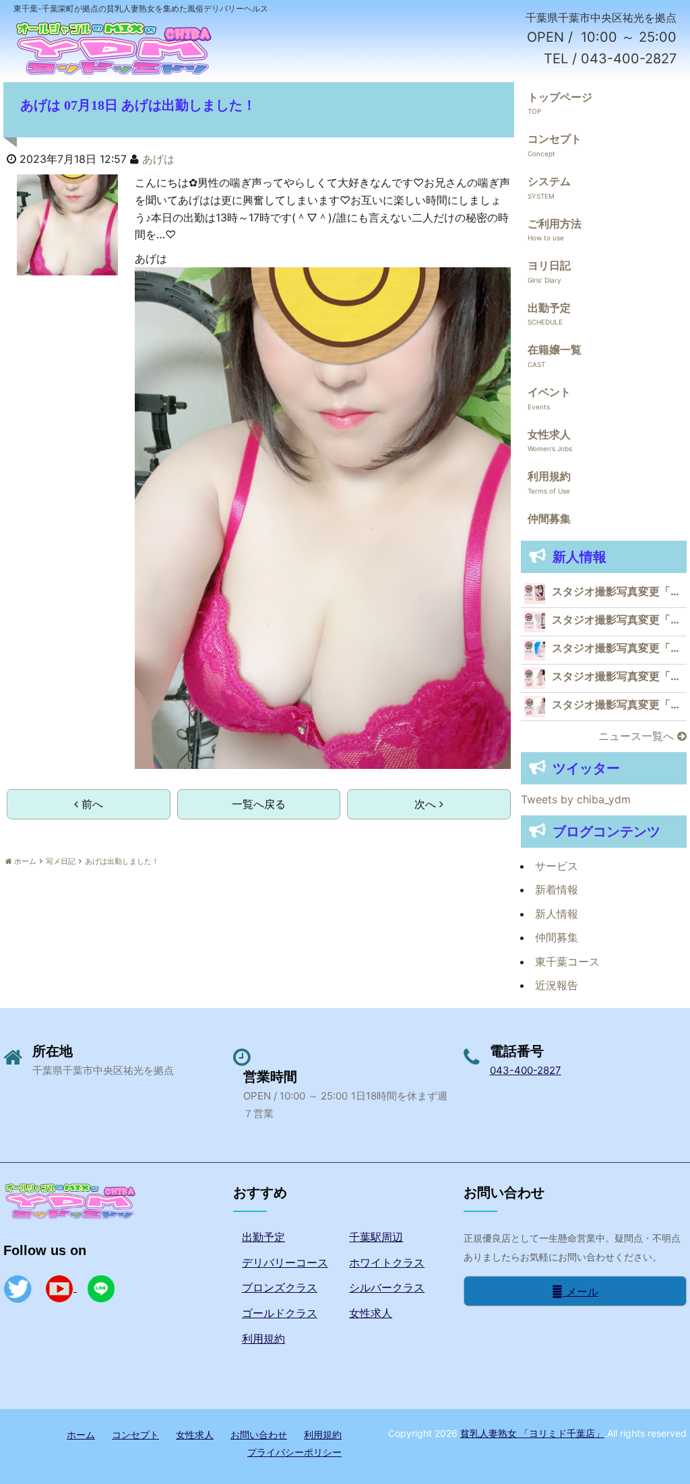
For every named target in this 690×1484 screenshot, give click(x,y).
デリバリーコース (285, 1262)
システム (549, 181)
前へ (90, 804)
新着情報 (556, 889)
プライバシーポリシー (294, 1452)
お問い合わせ (258, 1434)
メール (580, 1291)
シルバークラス (387, 1287)
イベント (549, 392)
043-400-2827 (525, 1070)
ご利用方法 (555, 223)
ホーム (81, 1434)
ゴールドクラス (279, 1313)
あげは (158, 159)
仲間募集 (549, 518)
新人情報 (556, 913)
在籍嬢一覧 (555, 349)
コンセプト (555, 138)
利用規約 (549, 476)
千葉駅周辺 (376, 1237)
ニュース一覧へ (637, 736)
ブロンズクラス (279, 1287)
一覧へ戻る (259, 804)
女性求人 (549, 434)
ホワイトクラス (387, 1262)
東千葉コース (567, 961)
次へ (426, 804)
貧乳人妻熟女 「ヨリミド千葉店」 (532, 1433)
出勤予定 (549, 307)
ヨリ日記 (549, 265)
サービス (556, 866)
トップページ (560, 97)
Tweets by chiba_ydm (576, 799)
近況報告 (556, 985)
